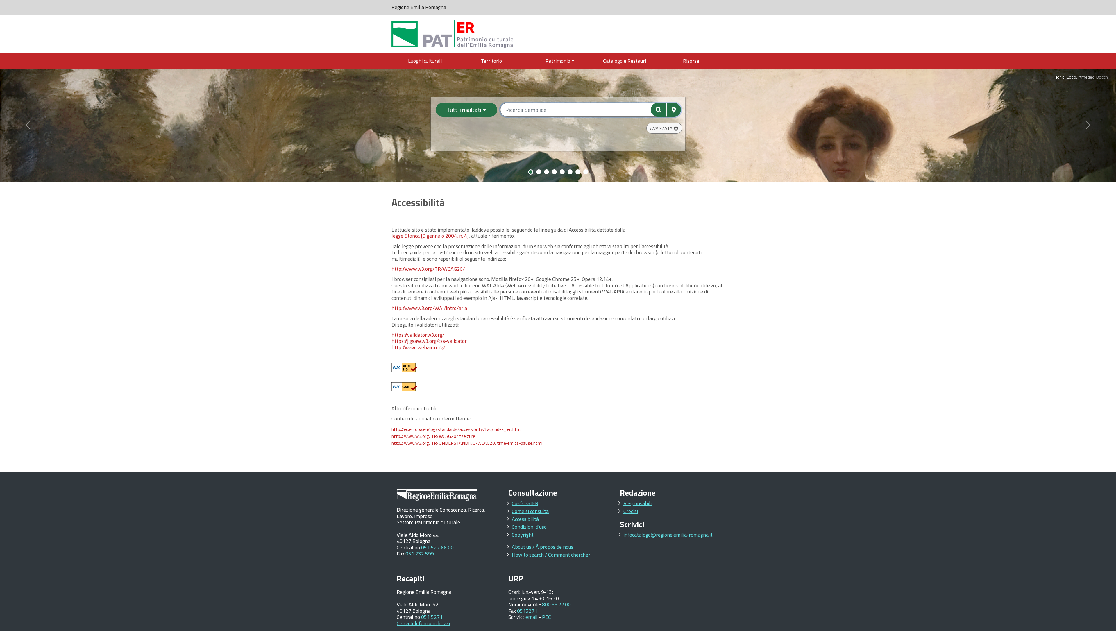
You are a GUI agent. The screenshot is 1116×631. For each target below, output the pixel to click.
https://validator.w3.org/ (417, 335)
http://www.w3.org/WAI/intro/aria (429, 308)
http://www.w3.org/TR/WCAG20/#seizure (433, 436)
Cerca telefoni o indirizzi (423, 623)
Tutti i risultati (464, 109)
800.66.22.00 (556, 604)
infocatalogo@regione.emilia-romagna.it (668, 535)
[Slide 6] (570, 171)
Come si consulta (530, 511)
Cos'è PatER (525, 503)
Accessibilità (525, 519)
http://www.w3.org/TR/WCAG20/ (428, 269)
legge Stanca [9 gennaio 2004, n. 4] (430, 236)
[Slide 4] (554, 171)
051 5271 (432, 617)
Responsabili (637, 503)
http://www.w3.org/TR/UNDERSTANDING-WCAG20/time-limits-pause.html (466, 443)
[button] (664, 128)
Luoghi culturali (425, 61)
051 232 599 (419, 553)
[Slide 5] (562, 171)
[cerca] (658, 110)
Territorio (491, 61)
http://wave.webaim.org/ (418, 347)
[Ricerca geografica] (674, 110)
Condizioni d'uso (529, 527)
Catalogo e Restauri (624, 61)
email (531, 617)
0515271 (527, 611)
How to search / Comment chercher (551, 555)
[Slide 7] (577, 171)
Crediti (630, 511)
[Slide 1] (530, 172)
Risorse (691, 61)
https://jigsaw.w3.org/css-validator (429, 341)
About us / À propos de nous (542, 547)
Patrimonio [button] (558, 61)
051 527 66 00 (437, 547)
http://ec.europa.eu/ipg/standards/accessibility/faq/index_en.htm (456, 429)
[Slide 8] (585, 171)
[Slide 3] (546, 171)
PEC (546, 617)
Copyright (523, 535)
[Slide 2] (538, 171)
